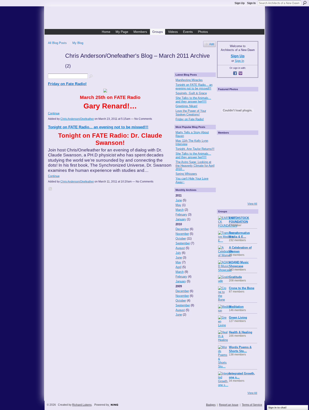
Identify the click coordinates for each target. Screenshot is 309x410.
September (183, 243)
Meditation (236, 306)
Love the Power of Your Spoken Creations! (191, 112)
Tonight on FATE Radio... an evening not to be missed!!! (98, 127)
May (178, 205)
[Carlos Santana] (249, 180)
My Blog (77, 43)
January (181, 219)
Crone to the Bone (241, 288)
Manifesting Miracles (189, 80)
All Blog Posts (57, 43)
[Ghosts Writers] (237, 180)
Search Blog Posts (91, 76)
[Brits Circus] (249, 168)
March (180, 209)
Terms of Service (252, 404)
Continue (53, 113)
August (180, 248)
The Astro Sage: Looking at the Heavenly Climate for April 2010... (195, 165)
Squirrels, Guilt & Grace (191, 93)
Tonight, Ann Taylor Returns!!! (195, 149)
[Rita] (224, 168)
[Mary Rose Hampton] (224, 180)
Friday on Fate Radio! (67, 84)
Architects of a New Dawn (156, 18)
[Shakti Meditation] (249, 155)
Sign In (251, 3)
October (181, 238)
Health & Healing (240, 332)
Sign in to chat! (277, 407)
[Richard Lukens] (237, 142)
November (182, 233)
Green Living (238, 317)
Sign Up (240, 3)
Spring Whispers (186, 173)
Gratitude (235, 277)
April (178, 267)
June (179, 200)
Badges (211, 404)
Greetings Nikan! (186, 106)
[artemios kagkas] (237, 155)
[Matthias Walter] (249, 142)
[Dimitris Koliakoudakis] (249, 193)
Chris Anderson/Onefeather (77, 118)
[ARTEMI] (224, 142)
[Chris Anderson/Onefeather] (55, 63)
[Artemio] (237, 193)
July (178, 252)
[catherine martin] (237, 168)
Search (305, 3)
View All (252, 203)
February (181, 214)
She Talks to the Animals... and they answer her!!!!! (193, 99)
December (182, 229)
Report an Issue (228, 404)
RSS (50, 189)
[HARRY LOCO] (224, 155)
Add (211, 44)
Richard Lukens (82, 404)
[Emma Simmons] (224, 193)
